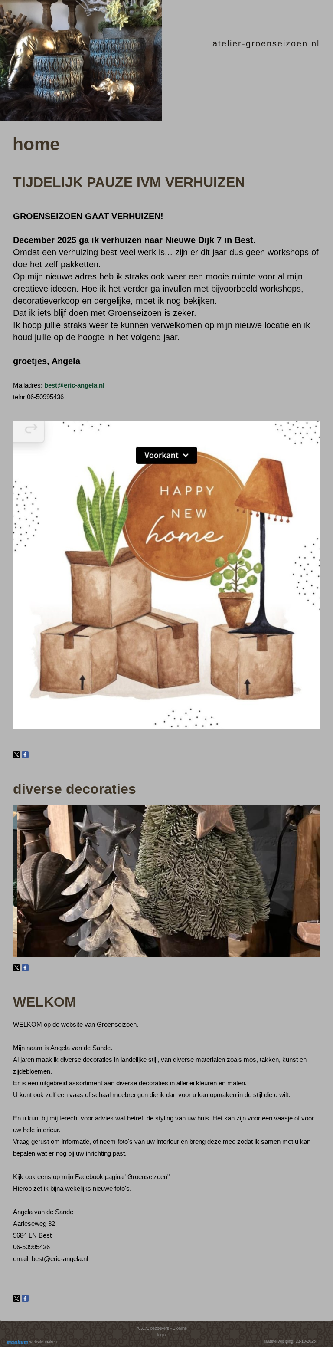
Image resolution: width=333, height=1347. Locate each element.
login (161, 1335)
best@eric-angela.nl (74, 385)
